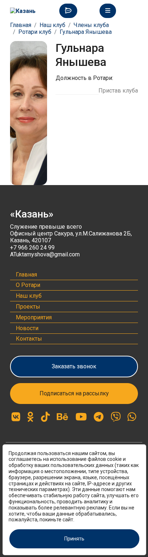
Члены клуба (91, 25)
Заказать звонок (74, 366)
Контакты (29, 338)
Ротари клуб (34, 31)
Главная (20, 25)
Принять (74, 539)
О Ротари (28, 285)
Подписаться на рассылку (74, 393)
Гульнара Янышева (86, 31)
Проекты (28, 306)
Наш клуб (52, 25)
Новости (27, 328)
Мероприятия (34, 317)
